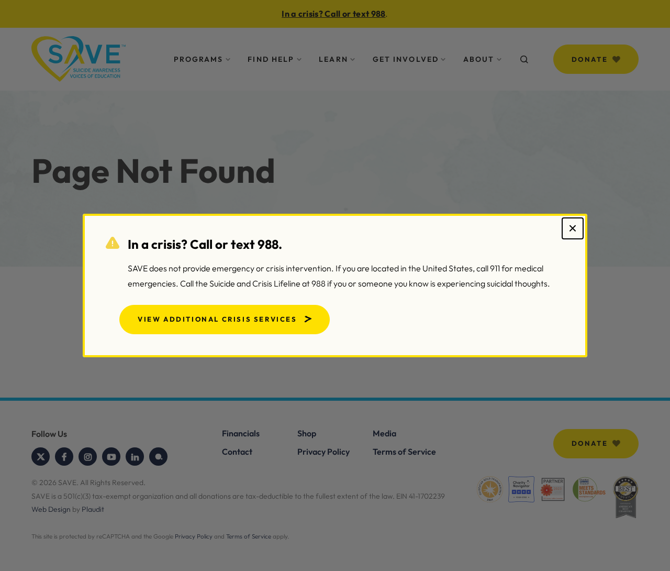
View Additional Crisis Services (217, 319)
